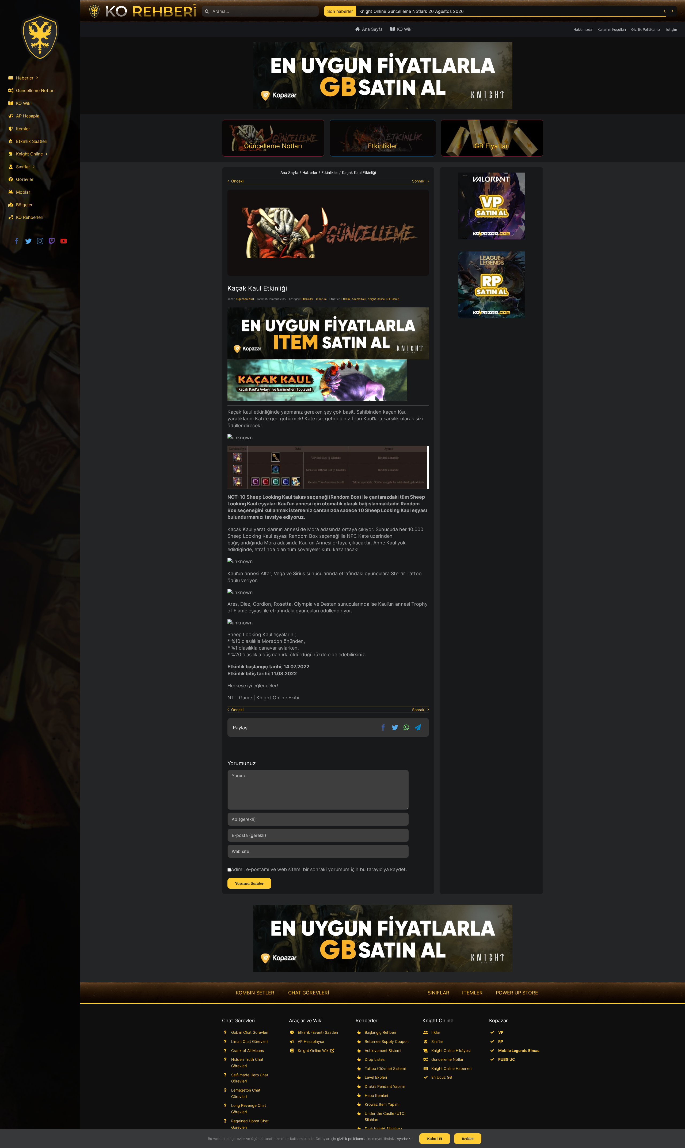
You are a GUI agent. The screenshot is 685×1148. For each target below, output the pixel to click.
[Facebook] (383, 727)
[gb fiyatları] (382, 938)
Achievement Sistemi (383, 1050)
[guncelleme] (328, 192)
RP (500, 1041)
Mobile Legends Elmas (518, 1050)
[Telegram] (418, 727)
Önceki (237, 181)
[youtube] (63, 241)
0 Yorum (321, 298)
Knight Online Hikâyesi (450, 1050)
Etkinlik (345, 298)
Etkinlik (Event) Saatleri (318, 1032)
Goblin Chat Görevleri (249, 1032)
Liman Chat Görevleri (249, 1041)
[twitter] (28, 241)
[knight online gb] (382, 75)
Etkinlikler (307, 298)
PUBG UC (506, 1059)
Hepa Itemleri (376, 1095)
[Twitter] (395, 727)
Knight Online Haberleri (451, 1068)
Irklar (435, 1032)
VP (500, 1032)
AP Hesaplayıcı (311, 1041)
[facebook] (16, 241)
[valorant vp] (491, 206)
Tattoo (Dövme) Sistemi (385, 1068)
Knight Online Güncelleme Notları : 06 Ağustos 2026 (412, 11)
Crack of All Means (247, 1050)
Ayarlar (403, 1138)
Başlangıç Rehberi (380, 1032)
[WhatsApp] (406, 727)
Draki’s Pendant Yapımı (385, 1086)
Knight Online (376, 298)
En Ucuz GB (441, 1077)
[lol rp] (491, 284)
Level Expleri (376, 1077)
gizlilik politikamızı (351, 1138)
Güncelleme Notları (447, 1059)
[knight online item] (328, 333)
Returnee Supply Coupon (387, 1041)
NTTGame (392, 298)
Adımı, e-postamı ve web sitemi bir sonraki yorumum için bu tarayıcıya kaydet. (319, 869)
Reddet (468, 1138)
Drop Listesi (375, 1059)
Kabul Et (434, 1138)
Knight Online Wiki (314, 1050)
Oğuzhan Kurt (245, 298)
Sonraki (418, 181)
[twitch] (52, 241)
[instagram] (40, 241)
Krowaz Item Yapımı (382, 1104)
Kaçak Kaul (359, 298)
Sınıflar (437, 1041)
